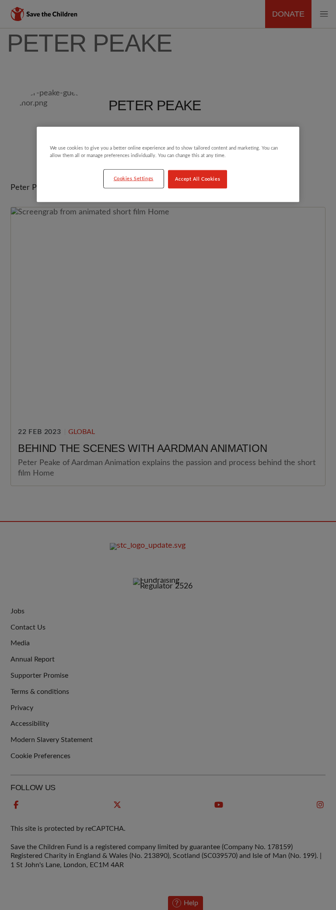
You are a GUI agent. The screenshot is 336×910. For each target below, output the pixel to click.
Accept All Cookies (197, 179)
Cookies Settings (134, 178)
